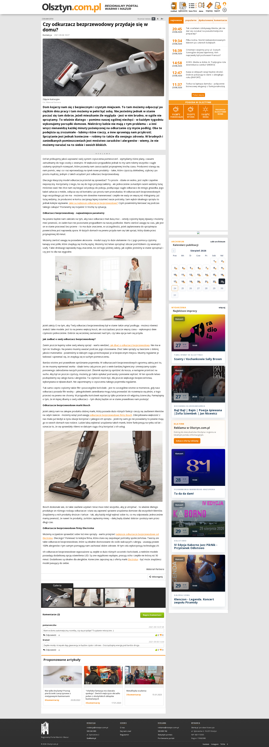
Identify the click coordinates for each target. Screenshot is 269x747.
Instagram (215, 744)
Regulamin (124, 734)
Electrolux (133, 559)
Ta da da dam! (184, 493)
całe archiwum (217, 241)
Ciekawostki (48, 19)
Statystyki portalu (165, 734)
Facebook (206, 744)
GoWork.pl (91, 738)
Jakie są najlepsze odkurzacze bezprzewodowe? (93, 203)
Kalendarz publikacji (185, 245)
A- (154, 18)
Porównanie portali (166, 738)
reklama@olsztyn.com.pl (168, 727)
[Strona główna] (90, 7)
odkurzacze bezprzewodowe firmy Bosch (111, 415)
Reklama (162, 723)
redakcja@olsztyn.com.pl (97, 727)
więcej (222, 307)
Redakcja (47, 35)
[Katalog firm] (192, 7)
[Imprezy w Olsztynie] (209, 7)
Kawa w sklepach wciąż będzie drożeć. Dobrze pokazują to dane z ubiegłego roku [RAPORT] (204, 74)
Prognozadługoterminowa (220, 112)
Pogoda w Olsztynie (198, 102)
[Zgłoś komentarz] (59, 635)
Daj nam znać (125, 731)
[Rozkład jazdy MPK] (173, 7)
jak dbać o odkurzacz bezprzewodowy (130, 345)
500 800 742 (162, 731)
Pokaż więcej (198, 95)
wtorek (191, 115)
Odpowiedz (51, 635)
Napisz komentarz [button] (152, 615)
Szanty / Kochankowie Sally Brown (198, 359)
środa (205, 115)
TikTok (222, 744)
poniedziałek (176, 115)
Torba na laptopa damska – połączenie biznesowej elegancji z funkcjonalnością (205, 85)
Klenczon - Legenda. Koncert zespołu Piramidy (194, 600)
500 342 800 (91, 731)
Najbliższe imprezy (185, 311)
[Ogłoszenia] (182, 7)
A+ (162, 18)
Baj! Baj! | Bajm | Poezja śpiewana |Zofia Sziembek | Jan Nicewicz (198, 411)
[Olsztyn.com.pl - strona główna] (45, 728)
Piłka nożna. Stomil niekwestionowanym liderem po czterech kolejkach (205, 41)
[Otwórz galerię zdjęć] (103, 68)
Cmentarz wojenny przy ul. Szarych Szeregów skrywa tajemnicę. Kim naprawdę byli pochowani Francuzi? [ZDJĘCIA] (203, 53)
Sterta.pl (194, 727)
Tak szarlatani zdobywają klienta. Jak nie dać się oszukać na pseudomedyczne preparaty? (205, 31)
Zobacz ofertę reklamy (187, 441)
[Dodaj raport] (217, 7)
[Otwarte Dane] (201, 7)
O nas (122, 727)
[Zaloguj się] (224, 4)
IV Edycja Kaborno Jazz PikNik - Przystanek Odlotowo (195, 546)
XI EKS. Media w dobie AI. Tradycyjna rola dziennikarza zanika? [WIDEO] (206, 63)
